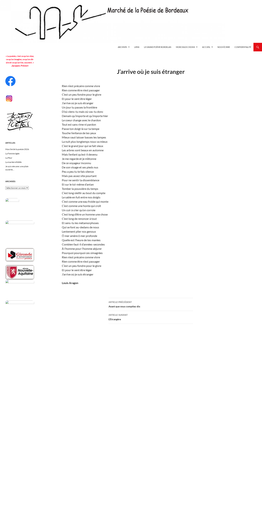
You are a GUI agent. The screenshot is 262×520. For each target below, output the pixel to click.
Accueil (206, 47)
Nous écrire (223, 47)
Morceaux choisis (185, 47)
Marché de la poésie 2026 (17, 149)
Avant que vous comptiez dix (124, 304)
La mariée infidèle (13, 162)
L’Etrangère (118, 317)
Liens (136, 47)
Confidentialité (243, 47)
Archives (122, 47)
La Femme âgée (12, 153)
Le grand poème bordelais (157, 47)
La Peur (8, 157)
